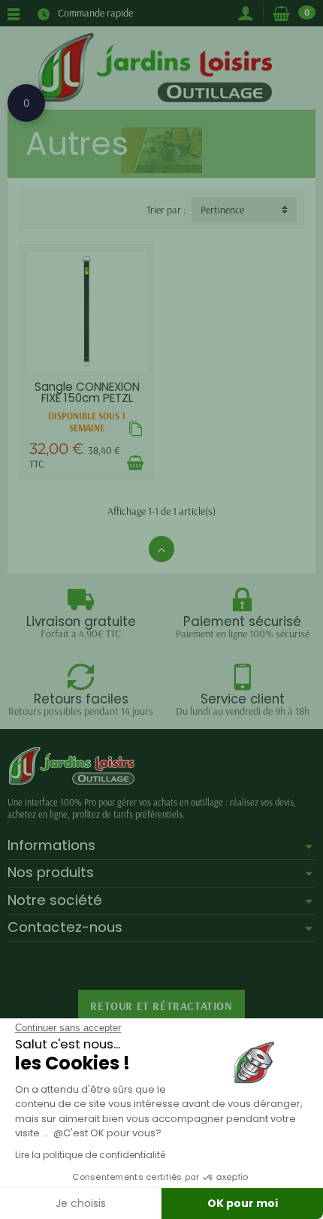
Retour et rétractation (161, 1006)
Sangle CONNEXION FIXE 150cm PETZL (87, 392)
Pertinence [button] (222, 209)
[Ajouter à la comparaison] (135, 429)
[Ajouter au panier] (135, 463)
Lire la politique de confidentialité (90, 1154)
